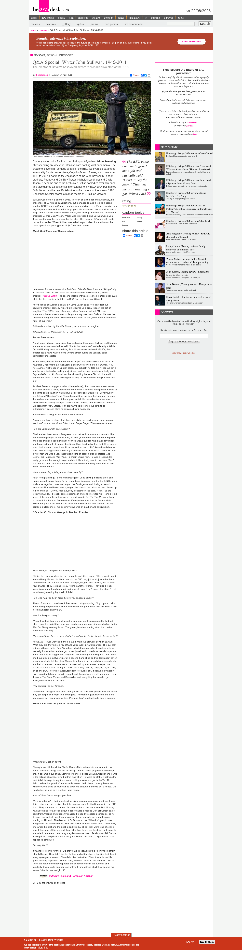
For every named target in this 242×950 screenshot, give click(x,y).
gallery (66, 24)
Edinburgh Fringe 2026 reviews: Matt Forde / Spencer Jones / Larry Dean (189, 181)
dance (121, 17)
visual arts (135, 17)
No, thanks (207, 942)
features (51, 24)
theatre (96, 17)
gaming (155, 17)
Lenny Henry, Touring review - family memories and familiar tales (185, 248)
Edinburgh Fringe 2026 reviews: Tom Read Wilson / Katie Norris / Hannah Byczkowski (188, 167)
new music (47, 17)
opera (61, 17)
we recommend (134, 24)
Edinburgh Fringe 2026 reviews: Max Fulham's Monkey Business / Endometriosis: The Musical (189, 209)
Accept (190, 942)
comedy (108, 17)
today (34, 17)
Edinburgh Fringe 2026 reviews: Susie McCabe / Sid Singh (186, 194)
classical (83, 17)
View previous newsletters (183, 353)
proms (94, 24)
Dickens (139, 221)
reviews (35, 24)
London (125, 225)
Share (136, 75)
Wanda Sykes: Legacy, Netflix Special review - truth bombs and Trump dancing (187, 260)
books (181, 17)
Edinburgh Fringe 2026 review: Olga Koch (188, 220)
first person (111, 24)
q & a (80, 24)
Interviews (126, 218)
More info (43, 947)
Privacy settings (121, 935)
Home (33, 30)
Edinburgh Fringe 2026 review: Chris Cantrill (189, 153)
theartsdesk (42, 75)
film (71, 17)
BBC (124, 221)
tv (146, 17)
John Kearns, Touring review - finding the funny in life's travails (187, 273)
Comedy (43, 30)
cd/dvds (168, 17)
